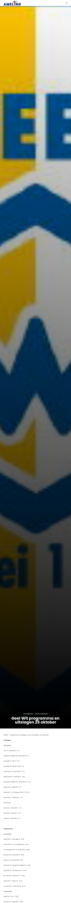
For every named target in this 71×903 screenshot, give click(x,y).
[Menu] (66, 3)
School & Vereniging (41, 714)
